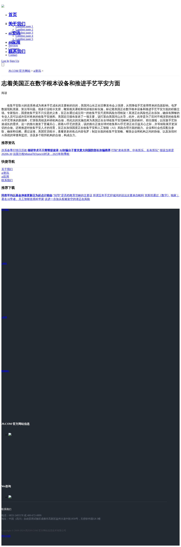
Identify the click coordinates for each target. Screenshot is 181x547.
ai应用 (4, 317)
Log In (5, 60)
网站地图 (6, 536)
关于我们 (16, 23)
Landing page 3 (24, 32)
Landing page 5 (24, 38)
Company (13, 48)
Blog (11, 51)
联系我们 (16, 51)
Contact (12, 54)
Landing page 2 (24, 29)
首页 (12, 14)
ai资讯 (14, 33)
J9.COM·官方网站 (19, 70)
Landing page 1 (24, 26)
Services (13, 45)
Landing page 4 (24, 35)
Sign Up (14, 60)
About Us (13, 42)
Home (11, 23)
